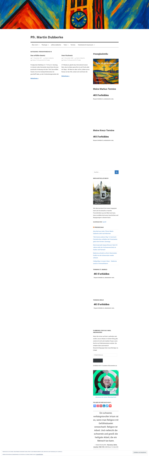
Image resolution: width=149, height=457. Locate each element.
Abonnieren (97, 360)
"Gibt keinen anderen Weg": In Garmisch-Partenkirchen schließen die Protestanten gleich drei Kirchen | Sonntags (105, 239)
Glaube (34, 60)
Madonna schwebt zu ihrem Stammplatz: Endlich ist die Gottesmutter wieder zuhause (105, 255)
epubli (104, 222)
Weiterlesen (34, 78)
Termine (73, 45)
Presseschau (99, 227)
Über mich (35, 45)
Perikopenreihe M (40, 60)
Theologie (44, 45)
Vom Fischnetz (67, 55)
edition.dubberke (56, 45)
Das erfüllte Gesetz (37, 55)
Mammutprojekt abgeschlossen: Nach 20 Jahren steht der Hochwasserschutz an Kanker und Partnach (105, 247)
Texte (65, 45)
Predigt (48, 60)
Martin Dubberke (49, 58)
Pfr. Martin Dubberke (46, 37)
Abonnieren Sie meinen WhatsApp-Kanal (105, 397)
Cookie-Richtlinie (39, 454)
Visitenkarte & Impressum (85, 45)
